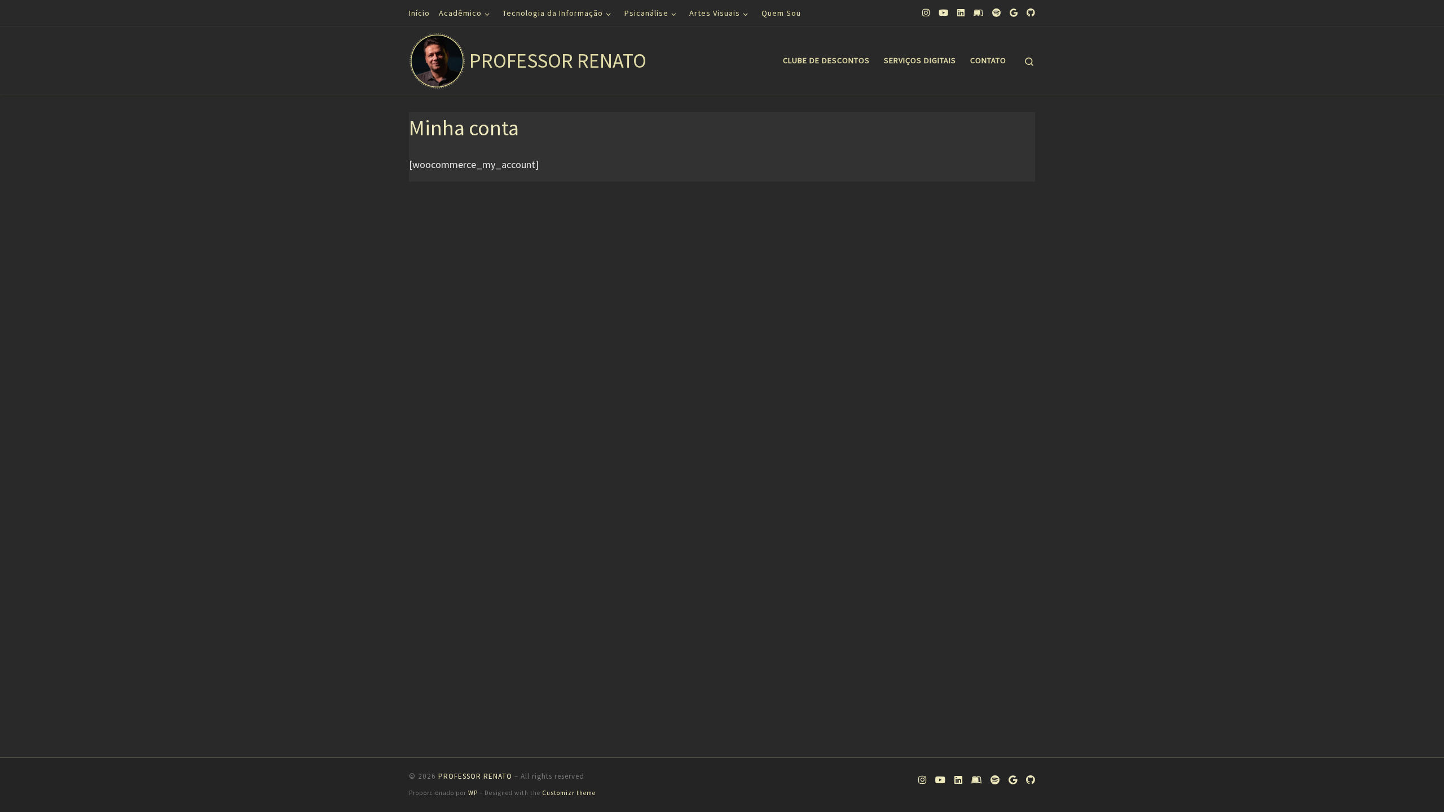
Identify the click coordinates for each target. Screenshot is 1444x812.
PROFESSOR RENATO (475, 776)
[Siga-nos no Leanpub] (978, 12)
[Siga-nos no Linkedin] (961, 12)
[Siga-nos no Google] (1014, 12)
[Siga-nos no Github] (1031, 12)
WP (473, 793)
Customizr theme (569, 793)
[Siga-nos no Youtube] (943, 12)
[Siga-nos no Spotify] (996, 12)
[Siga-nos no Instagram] (926, 12)
